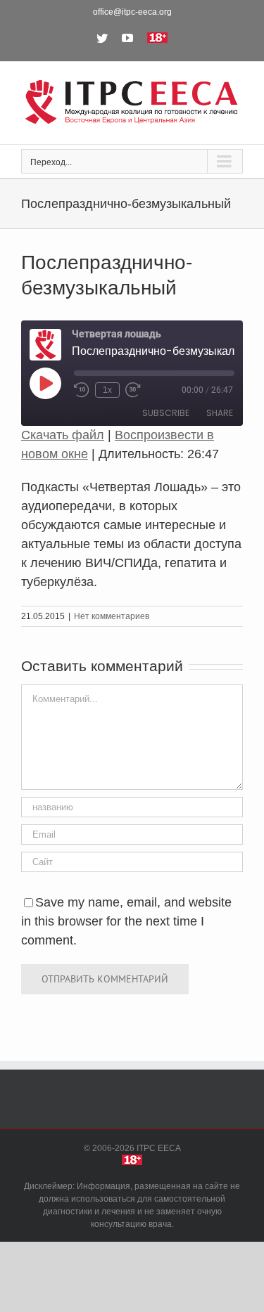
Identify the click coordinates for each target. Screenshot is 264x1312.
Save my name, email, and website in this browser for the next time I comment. (126, 921)
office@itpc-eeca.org (132, 12)
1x (107, 390)
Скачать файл (62, 435)
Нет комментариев (111, 616)
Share (219, 413)
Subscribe (165, 413)
